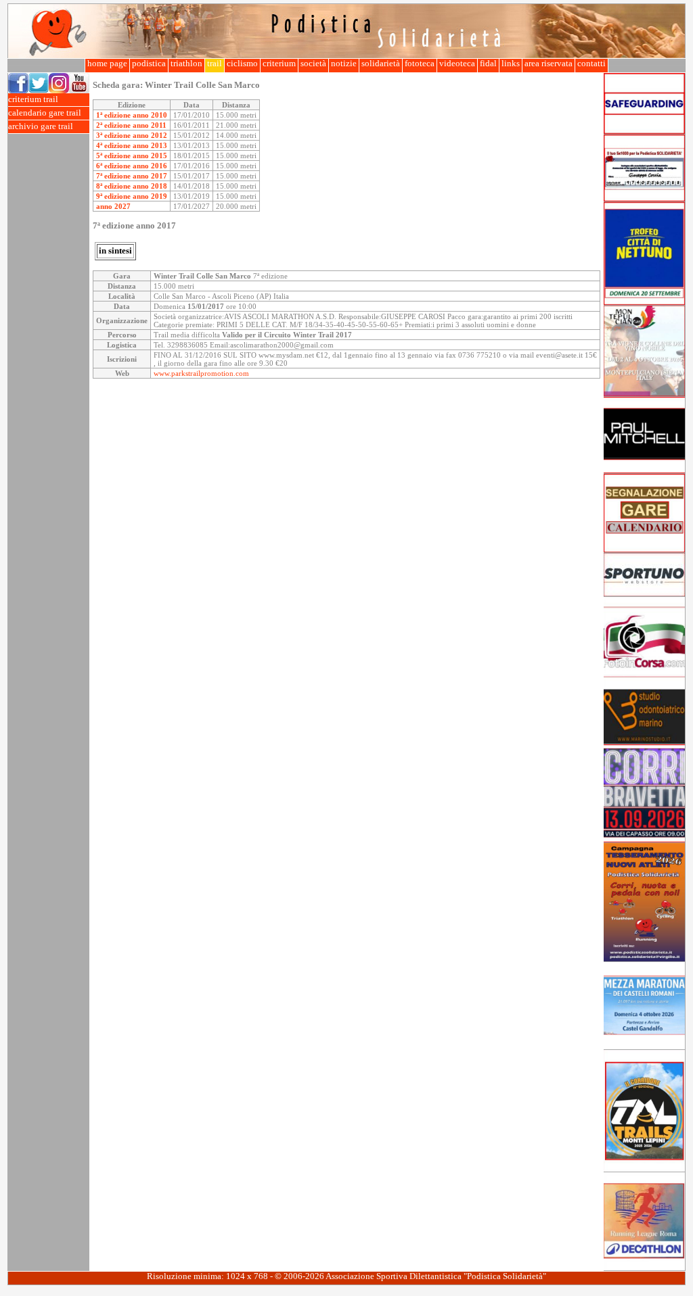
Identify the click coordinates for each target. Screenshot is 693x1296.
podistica (149, 63)
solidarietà (380, 63)
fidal (488, 63)
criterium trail (33, 99)
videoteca (457, 63)
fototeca (420, 63)
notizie (344, 63)
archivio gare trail (40, 126)
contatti (591, 63)
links (510, 63)
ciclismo (242, 63)
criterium (279, 63)
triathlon (186, 63)
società (313, 63)
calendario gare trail (44, 113)
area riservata (548, 63)
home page (107, 63)
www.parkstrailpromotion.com (201, 373)
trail (214, 63)
